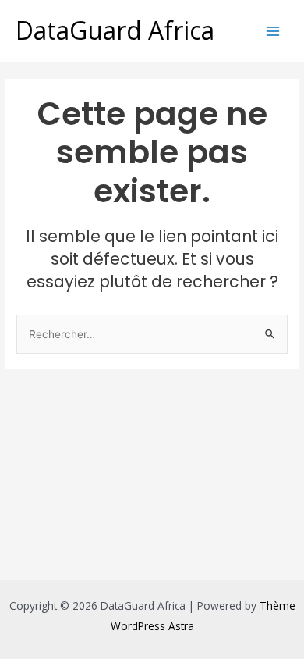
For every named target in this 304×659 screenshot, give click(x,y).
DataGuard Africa (115, 30)
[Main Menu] (273, 31)
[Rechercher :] (152, 333)
